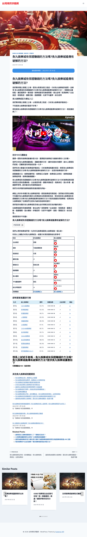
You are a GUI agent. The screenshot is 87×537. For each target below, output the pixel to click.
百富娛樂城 (24, 347)
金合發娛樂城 (25, 340)
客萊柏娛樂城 (25, 343)
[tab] (40, 516)
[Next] (82, 494)
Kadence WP (59, 532)
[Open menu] (83, 3)
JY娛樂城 (24, 317)
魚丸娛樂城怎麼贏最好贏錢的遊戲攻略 (27, 382)
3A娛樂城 (24, 325)
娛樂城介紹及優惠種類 (17, 53)
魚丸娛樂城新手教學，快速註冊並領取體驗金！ (30, 389)
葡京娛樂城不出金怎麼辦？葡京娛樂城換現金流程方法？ (33, 442)
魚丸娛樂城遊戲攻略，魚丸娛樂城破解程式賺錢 (27, 413)
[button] (22, 99)
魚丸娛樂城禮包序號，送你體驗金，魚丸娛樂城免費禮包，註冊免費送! (38, 394)
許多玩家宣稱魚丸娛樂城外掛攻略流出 (27, 385)
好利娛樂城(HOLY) (27, 351)
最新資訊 (26, 53)
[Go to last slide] (4, 494)
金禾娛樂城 (24, 332)
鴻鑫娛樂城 (24, 321)
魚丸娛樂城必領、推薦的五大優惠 (26, 378)
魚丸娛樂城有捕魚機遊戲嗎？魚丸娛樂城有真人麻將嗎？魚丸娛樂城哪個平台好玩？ (39, 404)
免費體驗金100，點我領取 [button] (21, 366)
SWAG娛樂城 (25, 336)
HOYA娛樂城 (25, 306)
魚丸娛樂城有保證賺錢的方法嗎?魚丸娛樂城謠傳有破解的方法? (35, 396)
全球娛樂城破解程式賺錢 (71, 494)
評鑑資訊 (31, 53)
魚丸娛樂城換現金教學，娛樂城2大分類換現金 (30, 380)
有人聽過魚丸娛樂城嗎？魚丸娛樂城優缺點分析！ (28, 423)
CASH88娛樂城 (26, 328)
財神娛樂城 (24, 310)
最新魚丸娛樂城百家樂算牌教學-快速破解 (28, 387)
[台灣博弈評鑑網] (10, 3)
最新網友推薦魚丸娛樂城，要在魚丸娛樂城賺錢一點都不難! (34, 398)
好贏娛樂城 (24, 313)
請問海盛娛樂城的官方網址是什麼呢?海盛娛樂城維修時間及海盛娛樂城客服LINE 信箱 (42, 439)
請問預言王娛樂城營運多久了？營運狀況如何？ (30, 435)
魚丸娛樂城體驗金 (21, 392)
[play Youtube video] (43, 133)
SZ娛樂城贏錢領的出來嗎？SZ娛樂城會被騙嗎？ (31, 437)
